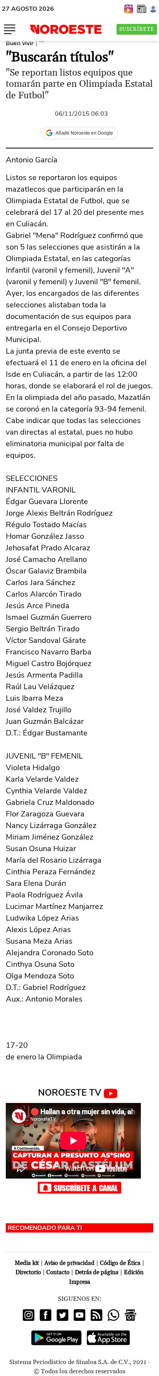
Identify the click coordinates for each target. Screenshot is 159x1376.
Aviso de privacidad (69, 1263)
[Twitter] (62, 1315)
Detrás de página (96, 1272)
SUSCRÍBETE (136, 29)
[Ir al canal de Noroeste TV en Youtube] (79, 1092)
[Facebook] (45, 1315)
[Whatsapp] (113, 1315)
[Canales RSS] (96, 1315)
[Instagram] (28, 1315)
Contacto (57, 1272)
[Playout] (129, 8)
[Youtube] (79, 1315)
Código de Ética (120, 1263)
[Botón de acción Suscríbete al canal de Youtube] (79, 1187)
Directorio (28, 1272)
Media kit (27, 1263)
